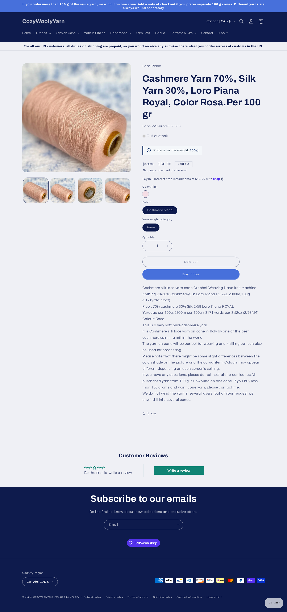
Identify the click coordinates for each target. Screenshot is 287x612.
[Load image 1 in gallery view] (35, 190)
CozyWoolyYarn (43, 597)
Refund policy (92, 597)
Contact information (189, 597)
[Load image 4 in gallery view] (117, 190)
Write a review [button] (179, 470)
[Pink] (145, 194)
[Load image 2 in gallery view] (62, 190)
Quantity (148, 237)
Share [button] (151, 413)
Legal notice (214, 597)
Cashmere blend (162, 211)
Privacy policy (114, 597)
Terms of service (138, 597)
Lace (153, 228)
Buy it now (191, 274)
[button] (43, 33)
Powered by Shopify (66, 597)
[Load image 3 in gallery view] (90, 190)
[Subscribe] (178, 525)
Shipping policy (162, 597)
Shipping (148, 170)
